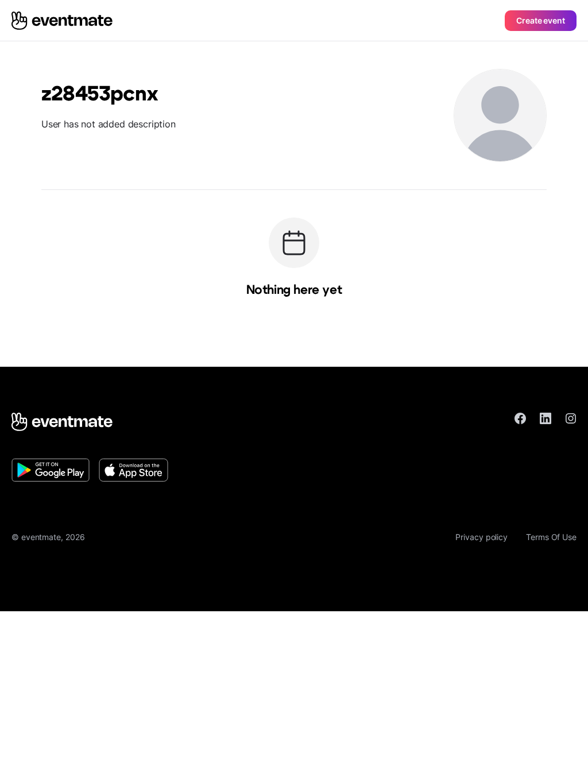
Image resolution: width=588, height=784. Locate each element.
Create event (540, 20)
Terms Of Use (551, 537)
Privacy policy (481, 537)
